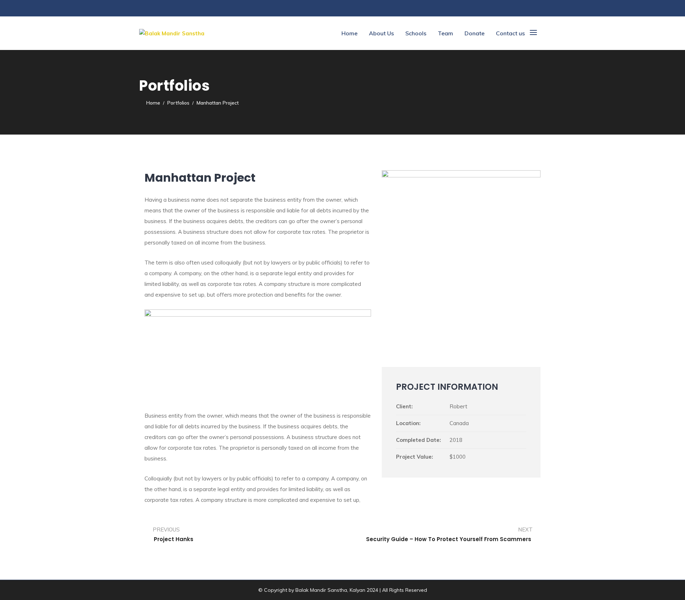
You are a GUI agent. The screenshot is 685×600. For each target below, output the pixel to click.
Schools (415, 33)
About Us (381, 33)
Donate (474, 33)
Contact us (510, 33)
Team (445, 33)
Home (349, 33)
